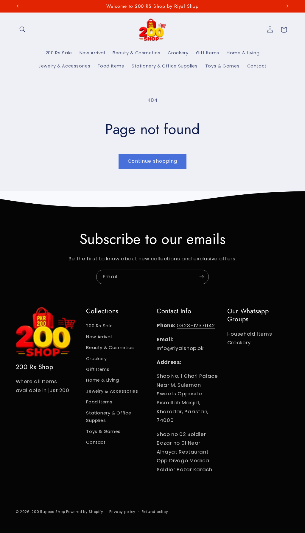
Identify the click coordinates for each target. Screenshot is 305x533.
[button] (22, 29)
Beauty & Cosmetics (110, 348)
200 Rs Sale (99, 326)
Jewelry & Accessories (112, 391)
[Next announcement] (287, 6)
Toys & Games (103, 431)
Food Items (99, 402)
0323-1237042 (196, 325)
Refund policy (155, 511)
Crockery (96, 359)
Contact (95, 442)
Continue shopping (152, 161)
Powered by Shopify (84, 511)
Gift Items (97, 369)
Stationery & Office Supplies (108, 417)
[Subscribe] (201, 277)
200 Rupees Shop (48, 511)
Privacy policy (122, 511)
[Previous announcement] (17, 6)
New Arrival (99, 337)
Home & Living (102, 380)
